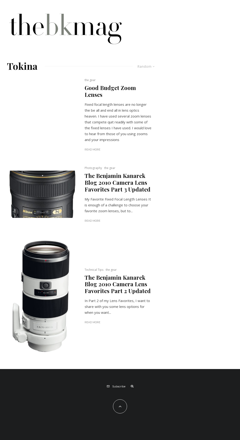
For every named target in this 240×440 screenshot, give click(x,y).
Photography (93, 168)
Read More (92, 149)
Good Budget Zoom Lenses (110, 91)
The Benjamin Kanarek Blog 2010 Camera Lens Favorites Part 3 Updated (117, 182)
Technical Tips (94, 270)
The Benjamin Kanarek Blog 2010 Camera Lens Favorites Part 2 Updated (118, 284)
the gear (90, 80)
